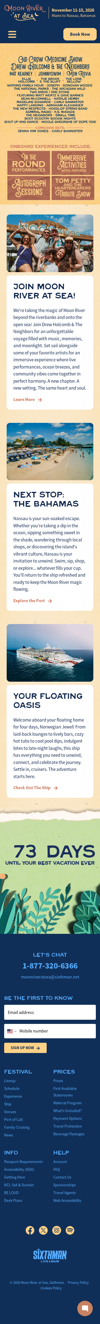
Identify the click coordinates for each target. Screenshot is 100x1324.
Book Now (80, 34)
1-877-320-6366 (50, 965)
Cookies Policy (51, 1288)
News (8, 1135)
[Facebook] (32, 1230)
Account (60, 1161)
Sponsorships (64, 1184)
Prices (58, 1080)
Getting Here (14, 1177)
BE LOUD (11, 1192)
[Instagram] (59, 1230)
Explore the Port (29, 601)
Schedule (11, 1088)
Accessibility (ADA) (19, 1169)
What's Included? (67, 1110)
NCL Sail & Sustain (19, 1184)
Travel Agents (64, 1192)
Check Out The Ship (32, 788)
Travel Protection (67, 1126)
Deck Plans (13, 1200)
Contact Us (62, 1177)
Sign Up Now (22, 1047)
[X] (45, 1230)
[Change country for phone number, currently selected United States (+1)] (11, 1031)
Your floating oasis (47, 701)
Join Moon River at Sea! (44, 291)
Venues (10, 1111)
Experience (13, 1096)
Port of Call (13, 1119)
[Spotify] (70, 1230)
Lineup (10, 1080)
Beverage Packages (68, 1133)
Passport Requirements (23, 1161)
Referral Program (67, 1102)
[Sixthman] (50, 1255)
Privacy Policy (78, 1282)
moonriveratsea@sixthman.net (50, 977)
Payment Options (67, 1118)
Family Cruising (16, 1127)
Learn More (24, 399)
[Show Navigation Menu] (12, 34)
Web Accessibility (67, 1200)
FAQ (56, 1169)
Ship (7, 1103)
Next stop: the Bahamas (46, 499)
